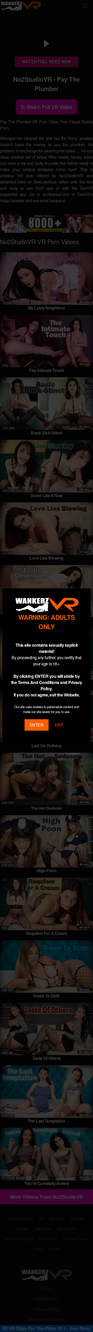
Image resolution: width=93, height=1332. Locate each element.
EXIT (59, 725)
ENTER (37, 725)
